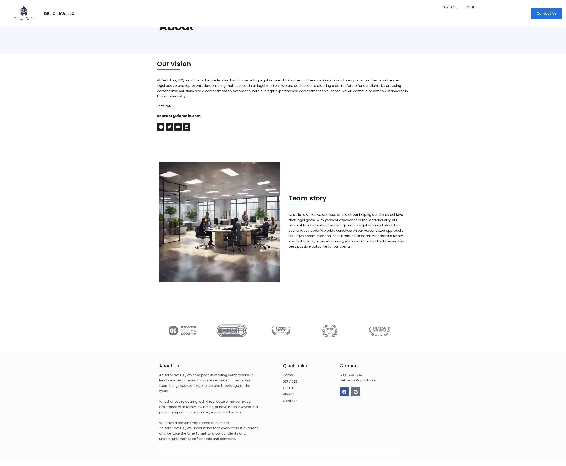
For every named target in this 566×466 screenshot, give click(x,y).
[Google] (355, 391)
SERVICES (450, 7)
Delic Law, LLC (59, 13)
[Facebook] (344, 391)
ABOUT (471, 7)
